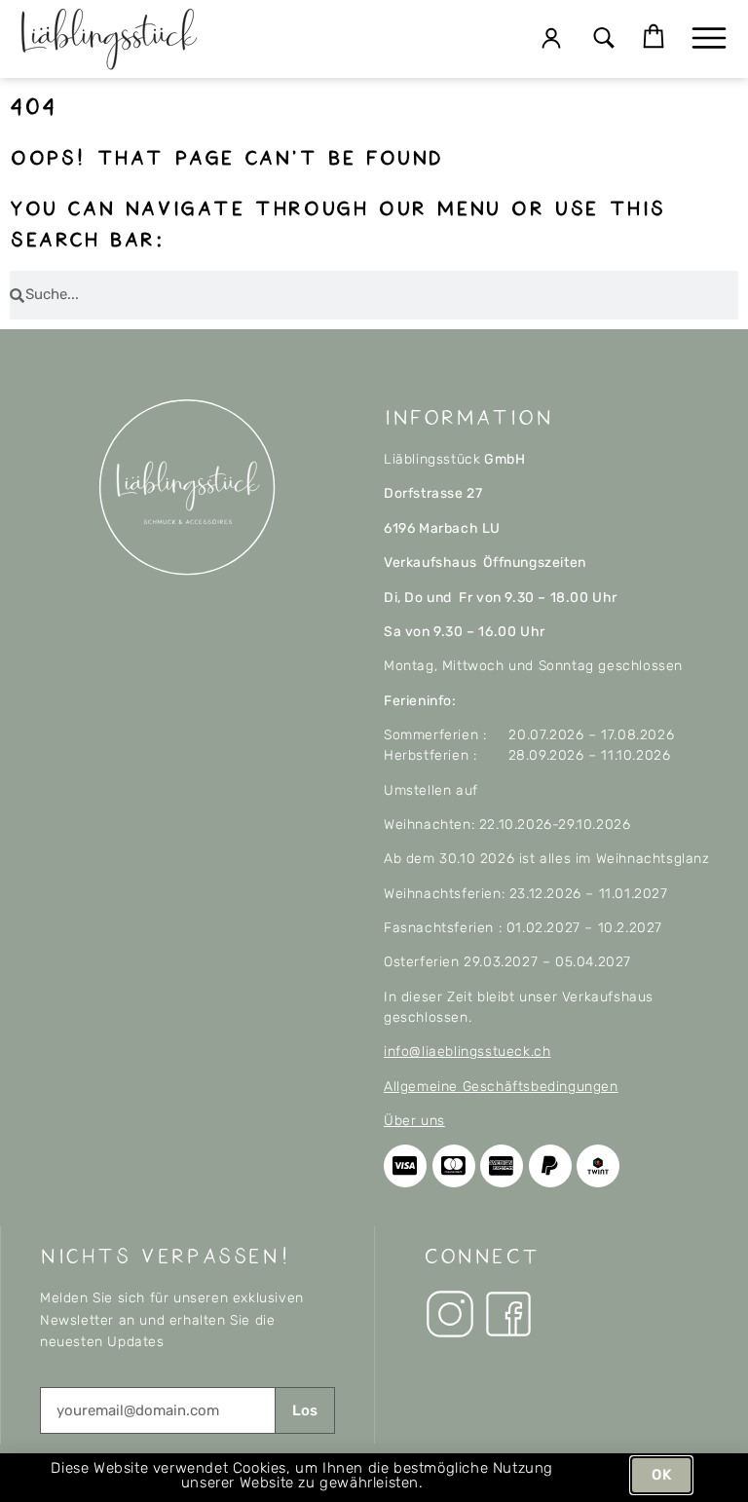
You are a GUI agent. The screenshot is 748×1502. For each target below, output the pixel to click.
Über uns (414, 1120)
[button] (603, 39)
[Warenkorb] (653, 37)
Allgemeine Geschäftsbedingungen (501, 1086)
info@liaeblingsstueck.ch (467, 1051)
